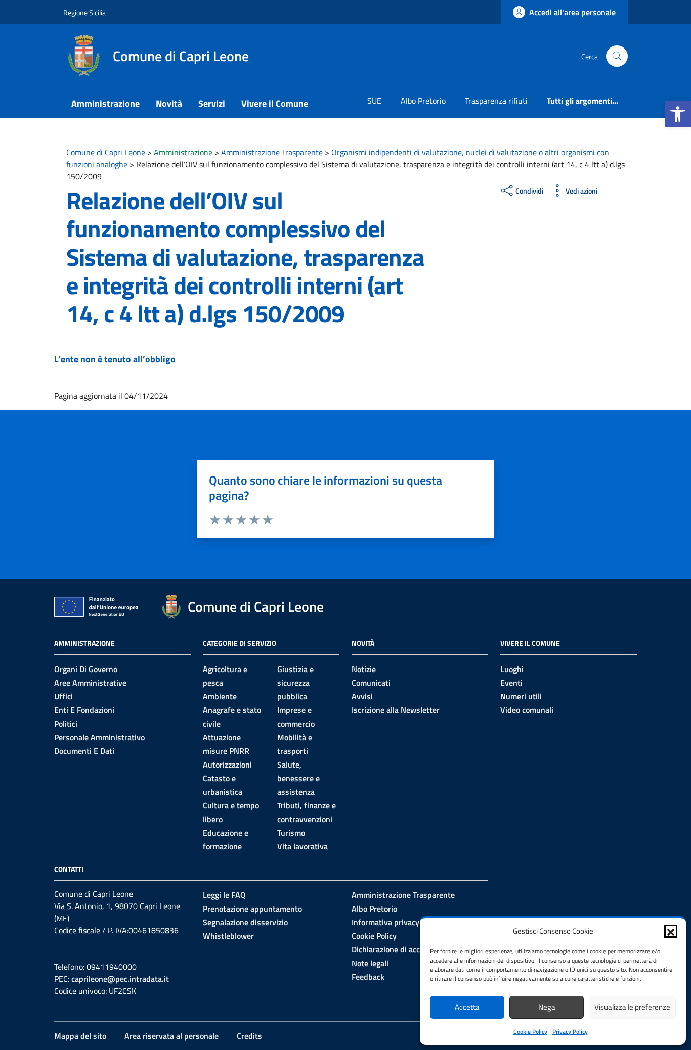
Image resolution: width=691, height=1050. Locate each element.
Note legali (370, 963)
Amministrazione (105, 103)
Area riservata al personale (171, 1036)
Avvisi (362, 696)
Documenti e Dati (84, 751)
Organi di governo (85, 669)
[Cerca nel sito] (617, 56)
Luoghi (512, 669)
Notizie (364, 669)
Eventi (511, 683)
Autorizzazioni (227, 764)
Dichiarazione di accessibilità (402, 949)
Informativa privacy (385, 922)
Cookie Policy (530, 1031)
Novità (169, 103)
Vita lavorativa (302, 846)
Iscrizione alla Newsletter (396, 710)
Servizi (211, 103)
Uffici (63, 696)
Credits (249, 1036)
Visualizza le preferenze (632, 1007)
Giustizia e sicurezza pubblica (295, 682)
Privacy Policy (570, 1031)
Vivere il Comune (274, 103)
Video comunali (526, 710)
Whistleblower (228, 936)
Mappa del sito (80, 1036)
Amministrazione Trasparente (403, 895)
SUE (374, 100)
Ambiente (220, 696)
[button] (678, 114)
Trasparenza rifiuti (496, 100)
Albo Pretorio (423, 100)
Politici (65, 724)
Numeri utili (521, 696)
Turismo (291, 833)
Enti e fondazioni (84, 710)
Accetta (467, 1007)
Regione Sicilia (84, 12)
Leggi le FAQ (224, 895)
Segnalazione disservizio (245, 922)
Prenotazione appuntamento (252, 908)
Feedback (368, 977)
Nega (546, 1007)
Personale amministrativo (99, 737)
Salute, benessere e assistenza (298, 778)
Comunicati (371, 683)
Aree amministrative (90, 683)
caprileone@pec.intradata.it (120, 979)
